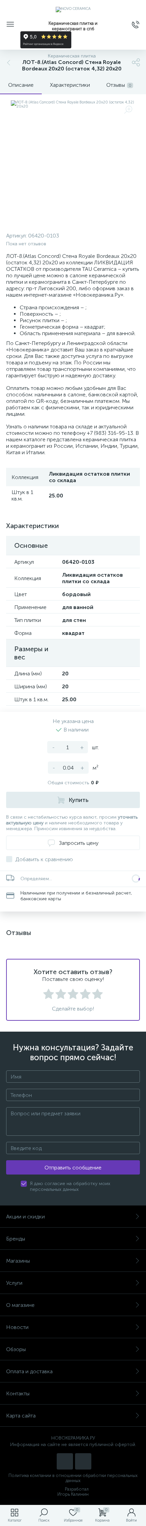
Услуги (14, 1283)
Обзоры (16, 1349)
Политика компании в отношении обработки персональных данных (73, 1478)
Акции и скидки (25, 1216)
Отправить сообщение (73, 1167)
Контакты (18, 1393)
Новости (17, 1327)
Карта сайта (21, 1415)
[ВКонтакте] (65, 1461)
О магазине (20, 1305)
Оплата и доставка (29, 1371)
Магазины (18, 1261)
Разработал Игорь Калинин (73, 1492)
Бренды (15, 1238)
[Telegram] (83, 1461)
